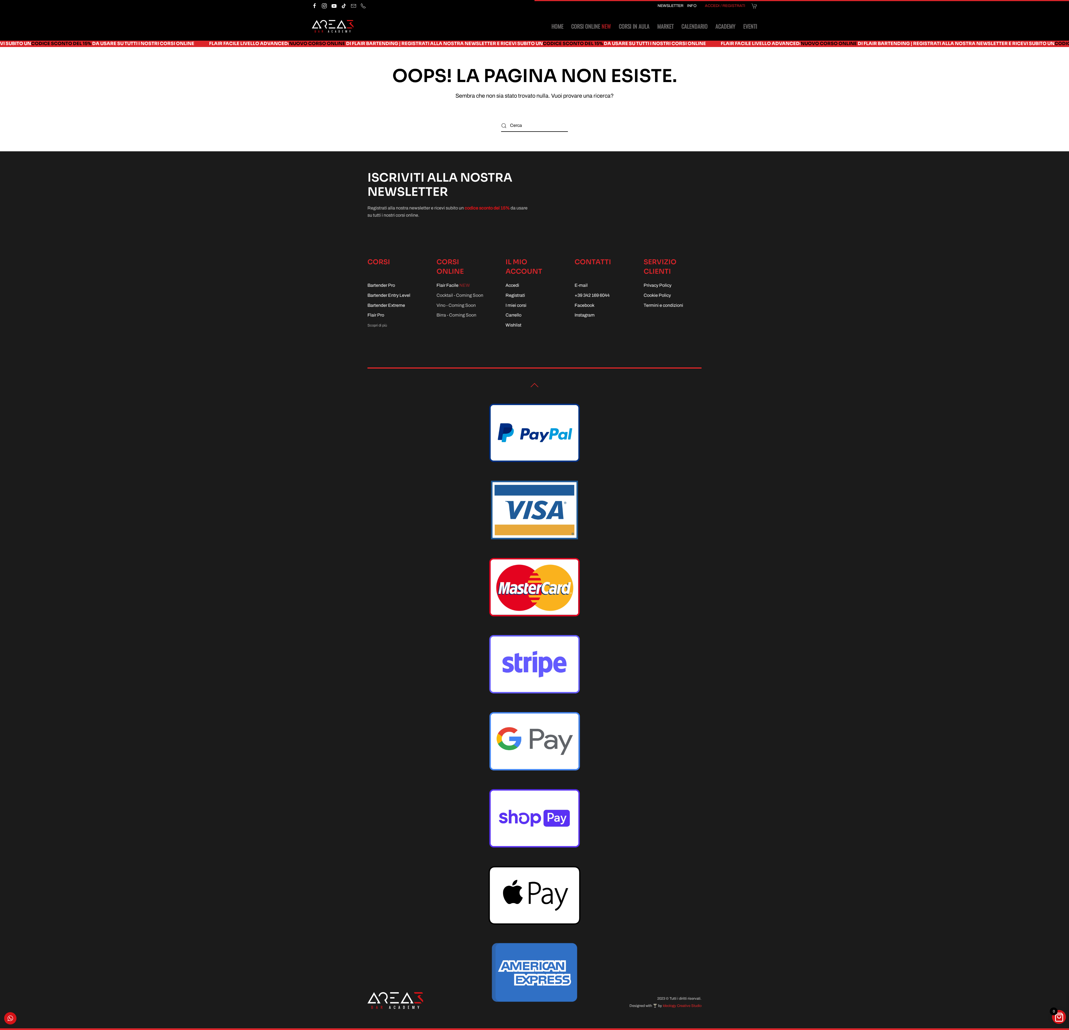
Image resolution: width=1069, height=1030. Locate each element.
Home (557, 26)
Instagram (585, 315)
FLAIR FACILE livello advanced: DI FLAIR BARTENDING (213, 43)
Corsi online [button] (591, 26)
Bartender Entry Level (388, 295)
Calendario (694, 26)
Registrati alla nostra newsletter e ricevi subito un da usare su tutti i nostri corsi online (463, 43)
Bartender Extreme (386, 305)
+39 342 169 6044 (592, 295)
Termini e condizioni (663, 305)
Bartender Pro (381, 285)
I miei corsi (516, 305)
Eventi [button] (750, 26)
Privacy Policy (657, 285)
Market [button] (665, 26)
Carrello (513, 315)
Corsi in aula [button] (634, 26)
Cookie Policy (657, 295)
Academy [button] (725, 26)
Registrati (515, 295)
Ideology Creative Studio (682, 1006)
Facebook (584, 305)
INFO (692, 6)
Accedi (512, 285)
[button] (534, 385)
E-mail (581, 285)
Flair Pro (375, 315)
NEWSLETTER (670, 6)
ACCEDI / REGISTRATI (725, 6)
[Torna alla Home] (333, 26)
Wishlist (513, 325)
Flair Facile (453, 285)
